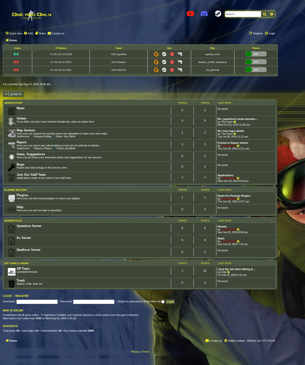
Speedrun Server (29, 226)
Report (21, 142)
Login (7, 295)
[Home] (31, 15)
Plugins (22, 195)
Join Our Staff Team (31, 174)
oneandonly (228, 145)
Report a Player (43, 148)
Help (20, 207)
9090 (91, 330)
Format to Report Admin (233, 142)
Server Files (13, 220)
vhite (224, 272)
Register (22, 295)
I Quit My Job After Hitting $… (236, 269)
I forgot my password (129, 301)
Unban (21, 118)
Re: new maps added (231, 130)
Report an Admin (66, 148)
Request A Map (42, 136)
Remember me (152, 301)
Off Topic (23, 268)
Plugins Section (15, 190)
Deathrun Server (29, 250)
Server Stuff (13, 103)
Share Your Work (66, 136)
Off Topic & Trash (16, 263)
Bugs (20, 164)
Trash (21, 280)
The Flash (227, 121)
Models (222, 226)
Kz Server (24, 238)
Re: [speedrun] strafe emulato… (238, 119)
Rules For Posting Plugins (234, 195)
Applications (226, 175)
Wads (221, 238)
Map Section (26, 130)
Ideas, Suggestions (31, 154)
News (21, 108)
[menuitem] (28, 33)
